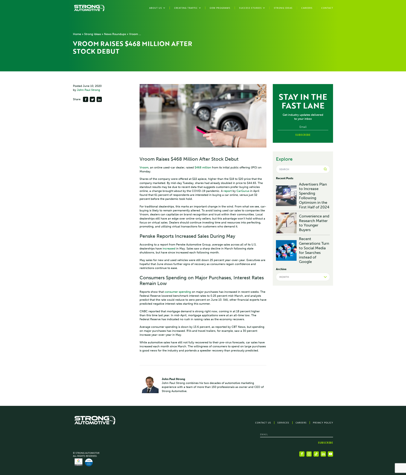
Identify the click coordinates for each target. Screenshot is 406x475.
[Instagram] (309, 454)
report (227, 191)
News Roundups (115, 34)
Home (77, 34)
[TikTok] (316, 454)
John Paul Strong (88, 90)
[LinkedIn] (323, 454)
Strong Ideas (92, 34)
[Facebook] (301, 454)
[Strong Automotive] (89, 8)
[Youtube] (330, 454)
